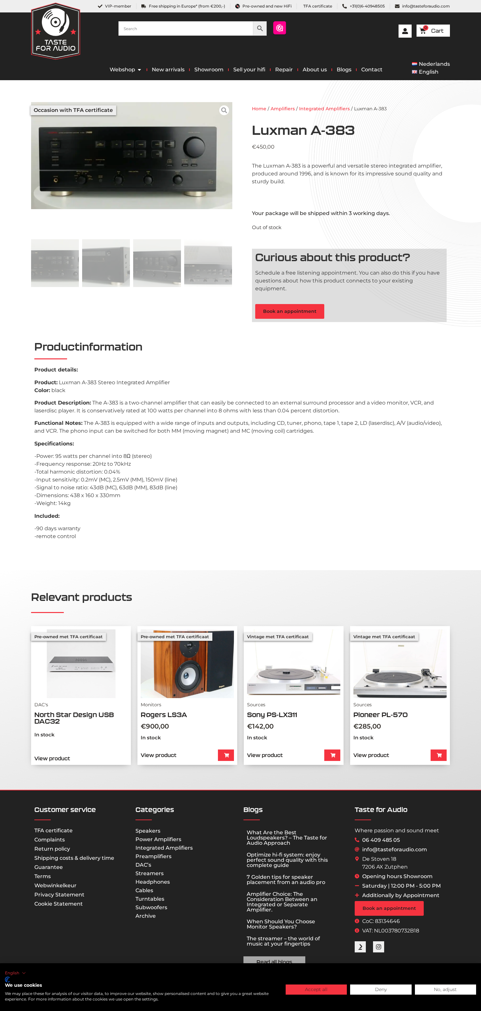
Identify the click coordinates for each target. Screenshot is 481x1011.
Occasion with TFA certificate (73, 110)
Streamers (149, 873)
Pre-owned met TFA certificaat (68, 636)
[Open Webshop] (139, 70)
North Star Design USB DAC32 (74, 718)
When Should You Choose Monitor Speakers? (281, 924)
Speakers (147, 831)
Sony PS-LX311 (272, 714)
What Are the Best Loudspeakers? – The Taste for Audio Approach (287, 837)
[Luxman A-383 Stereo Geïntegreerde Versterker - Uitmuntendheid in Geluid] (131, 155)
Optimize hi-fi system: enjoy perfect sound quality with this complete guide (287, 860)
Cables (144, 890)
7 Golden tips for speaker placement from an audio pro (286, 879)
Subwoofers (151, 907)
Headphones (152, 882)
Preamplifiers (153, 856)
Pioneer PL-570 (380, 714)
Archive (145, 916)
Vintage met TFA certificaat (278, 636)
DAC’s (143, 865)
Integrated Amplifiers (324, 109)
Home (259, 109)
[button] (226, 755)
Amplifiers (283, 109)
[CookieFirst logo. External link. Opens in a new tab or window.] (7, 980)
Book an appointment (289, 311)
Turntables (149, 899)
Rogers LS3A (164, 714)
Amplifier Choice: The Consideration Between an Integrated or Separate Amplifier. (282, 902)
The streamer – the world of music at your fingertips (283, 941)
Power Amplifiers (158, 839)
